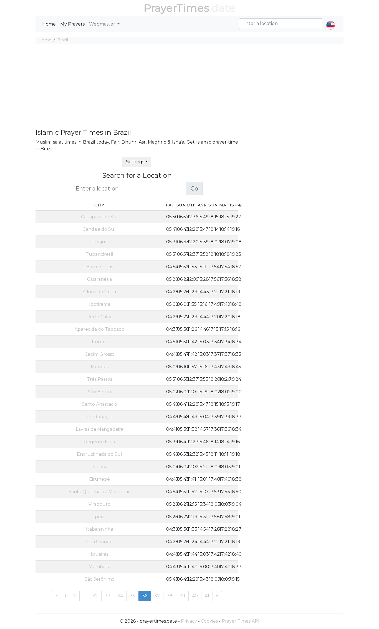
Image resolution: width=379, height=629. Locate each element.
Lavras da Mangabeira (99, 429)
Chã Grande (99, 541)
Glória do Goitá (99, 291)
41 (207, 595)
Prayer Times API (240, 621)
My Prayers (72, 24)
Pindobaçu (99, 416)
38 (170, 595)
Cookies (209, 621)
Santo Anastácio (99, 404)
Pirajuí (99, 241)
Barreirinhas (99, 266)
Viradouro (99, 504)
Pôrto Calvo (100, 316)
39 (182, 595)
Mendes (99, 366)
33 (107, 595)
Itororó (99, 341)
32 (95, 595)
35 (132, 595)
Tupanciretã (99, 254)
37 (157, 595)
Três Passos (99, 379)
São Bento (99, 391)
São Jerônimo (100, 579)
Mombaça (100, 566)
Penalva (99, 466)
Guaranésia (99, 279)
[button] (330, 20)
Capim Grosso (100, 354)
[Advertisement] (189, 87)
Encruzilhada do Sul (99, 454)
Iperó (99, 516)
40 (195, 595)
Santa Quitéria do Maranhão (100, 491)
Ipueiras (99, 554)
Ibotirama (99, 304)
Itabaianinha (99, 529)
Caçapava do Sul (99, 216)
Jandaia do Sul (100, 229)
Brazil (62, 39)
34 (120, 595)
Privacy (189, 621)
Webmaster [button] (102, 24)
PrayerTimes (176, 7)
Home (49, 24)
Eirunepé (99, 479)
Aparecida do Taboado (100, 329)
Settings (135, 161)
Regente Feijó (99, 441)
